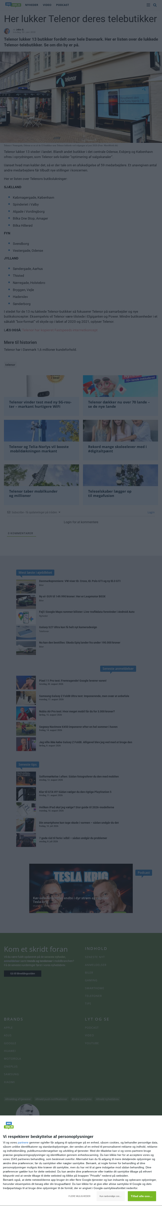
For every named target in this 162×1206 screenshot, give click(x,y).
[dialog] (81, 1161)
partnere (23, 1142)
